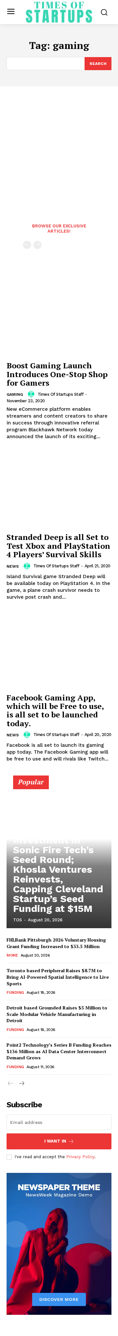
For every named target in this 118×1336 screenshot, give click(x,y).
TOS (17, 919)
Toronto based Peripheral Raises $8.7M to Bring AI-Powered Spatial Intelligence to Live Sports (58, 976)
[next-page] (21, 1084)
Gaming (15, 394)
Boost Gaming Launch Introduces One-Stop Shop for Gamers (57, 374)
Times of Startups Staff (61, 394)
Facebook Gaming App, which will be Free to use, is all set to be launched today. (55, 710)
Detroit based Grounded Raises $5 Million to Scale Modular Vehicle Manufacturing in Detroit (57, 1014)
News (13, 566)
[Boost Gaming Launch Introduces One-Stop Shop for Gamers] (59, 318)
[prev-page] (27, 245)
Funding (15, 992)
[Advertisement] (59, 148)
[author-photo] (32, 394)
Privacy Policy (80, 1156)
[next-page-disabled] (37, 245)
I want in (55, 1141)
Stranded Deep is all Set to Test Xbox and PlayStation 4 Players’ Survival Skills (58, 546)
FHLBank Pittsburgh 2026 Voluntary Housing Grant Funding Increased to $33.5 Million (56, 943)
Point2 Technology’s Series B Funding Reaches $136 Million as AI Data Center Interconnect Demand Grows (59, 1051)
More (12, 955)
